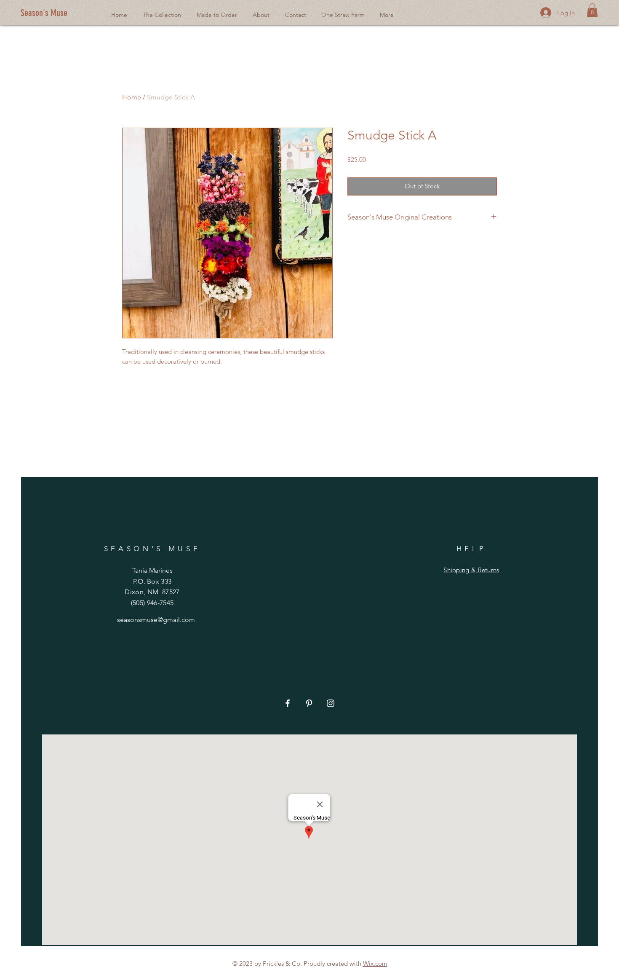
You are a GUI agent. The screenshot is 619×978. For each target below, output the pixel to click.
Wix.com (375, 963)
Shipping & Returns (471, 570)
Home (131, 97)
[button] (592, 10)
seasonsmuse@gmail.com (156, 620)
